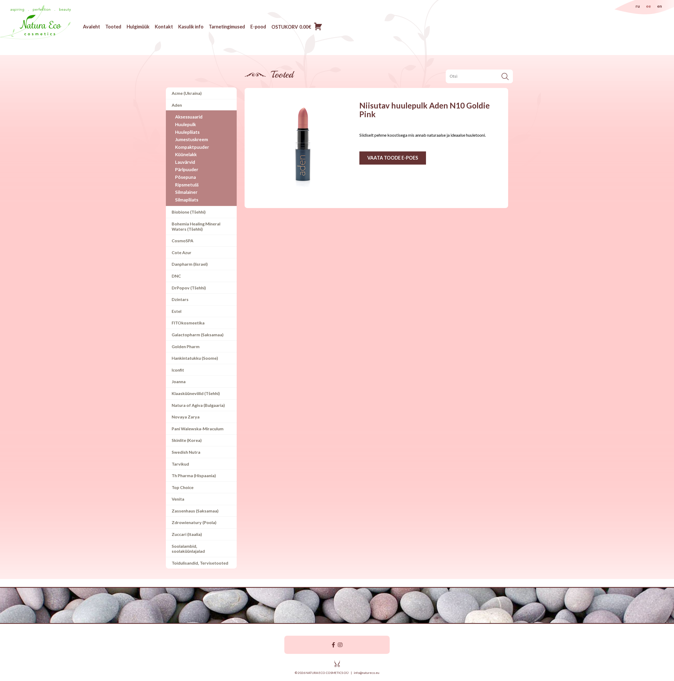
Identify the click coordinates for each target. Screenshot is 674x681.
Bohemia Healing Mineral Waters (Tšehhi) (196, 226)
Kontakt (164, 26)
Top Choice (183, 487)
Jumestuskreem (191, 139)
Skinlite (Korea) (187, 440)
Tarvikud (180, 463)
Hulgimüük (138, 26)
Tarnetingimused (227, 26)
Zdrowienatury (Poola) (194, 522)
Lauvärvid (185, 162)
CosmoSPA (182, 240)
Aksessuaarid (188, 117)
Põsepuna (185, 177)
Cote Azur (181, 252)
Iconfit (178, 369)
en (659, 5)
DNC (176, 275)
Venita (178, 498)
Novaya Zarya (186, 416)
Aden (177, 104)
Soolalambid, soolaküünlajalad (188, 549)
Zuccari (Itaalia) (187, 534)
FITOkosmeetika (188, 322)
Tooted (113, 26)
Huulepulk (185, 124)
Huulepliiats (187, 132)
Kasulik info (191, 26)
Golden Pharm (186, 346)
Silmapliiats (186, 200)
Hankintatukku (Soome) (195, 358)
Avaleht (91, 26)
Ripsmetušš (187, 184)
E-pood (258, 26)
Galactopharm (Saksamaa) (198, 334)
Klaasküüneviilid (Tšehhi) (196, 393)
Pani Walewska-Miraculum (198, 428)
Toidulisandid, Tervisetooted (200, 562)
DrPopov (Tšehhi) (189, 287)
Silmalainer (186, 192)
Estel (176, 311)
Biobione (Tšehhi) (189, 211)
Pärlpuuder (186, 169)
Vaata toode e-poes (392, 158)
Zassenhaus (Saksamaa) (195, 510)
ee (648, 5)
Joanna (179, 381)
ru (638, 5)
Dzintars (180, 299)
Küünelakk (186, 154)
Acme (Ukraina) (187, 93)
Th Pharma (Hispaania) (194, 475)
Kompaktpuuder (192, 147)
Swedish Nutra (186, 452)
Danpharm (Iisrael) (190, 264)
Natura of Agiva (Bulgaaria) (198, 405)
